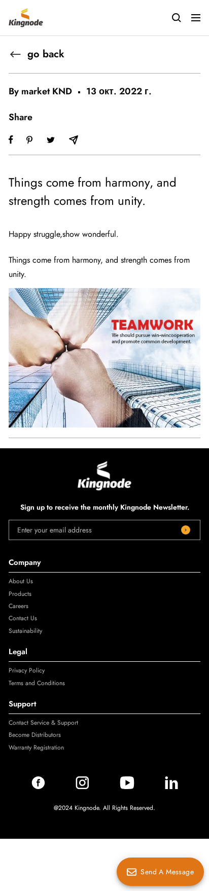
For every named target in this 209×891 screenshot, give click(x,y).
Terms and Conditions (37, 683)
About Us (21, 581)
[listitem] (11, 139)
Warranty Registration (36, 747)
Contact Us (23, 618)
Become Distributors (35, 734)
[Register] (185, 530)
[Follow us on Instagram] (82, 786)
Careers (18, 606)
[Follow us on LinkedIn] (171, 786)
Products (20, 593)
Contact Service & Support (43, 722)
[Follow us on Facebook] (38, 786)
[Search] (176, 17)
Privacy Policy (27, 670)
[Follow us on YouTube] (127, 786)
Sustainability (25, 630)
